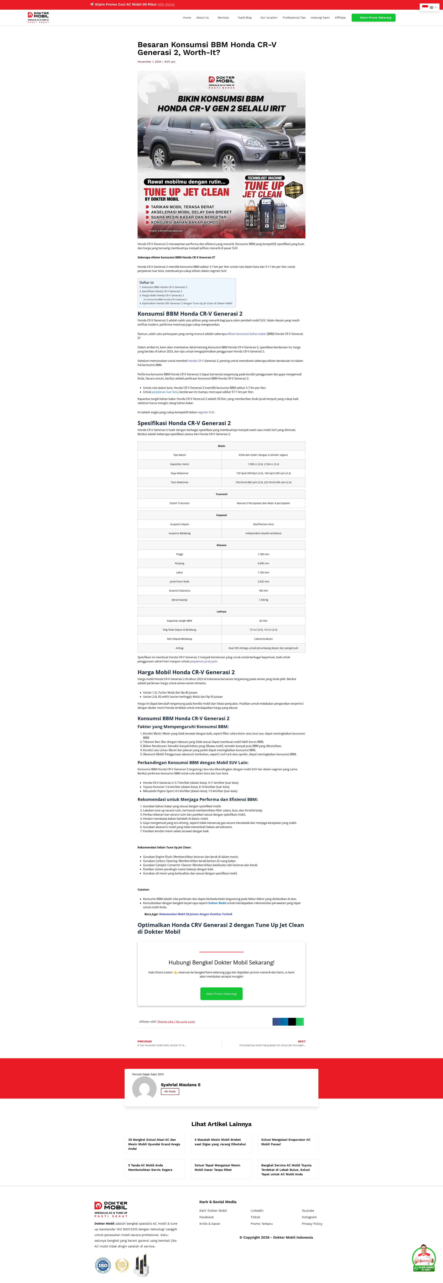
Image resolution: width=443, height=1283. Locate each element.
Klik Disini (125, 4)
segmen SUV (206, 412)
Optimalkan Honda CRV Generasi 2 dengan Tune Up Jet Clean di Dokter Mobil (187, 303)
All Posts (170, 1091)
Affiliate (340, 17)
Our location (269, 17)
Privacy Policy (312, 1223)
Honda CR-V (196, 361)
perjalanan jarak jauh (203, 661)
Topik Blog (245, 17)
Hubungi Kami (320, 17)
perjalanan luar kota (165, 392)
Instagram (309, 1217)
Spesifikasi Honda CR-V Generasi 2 (162, 291)
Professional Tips (294, 17)
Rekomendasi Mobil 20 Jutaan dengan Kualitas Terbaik (195, 914)
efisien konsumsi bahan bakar (246, 334)
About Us (202, 17)
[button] (276, 1022)
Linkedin (257, 1210)
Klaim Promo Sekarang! (221, 994)
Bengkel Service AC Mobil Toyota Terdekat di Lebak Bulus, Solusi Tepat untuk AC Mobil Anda (286, 1169)
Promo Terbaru (262, 1223)
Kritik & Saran (209, 1223)
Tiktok (255, 1217)
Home (187, 17)
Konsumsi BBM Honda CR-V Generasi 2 (164, 287)
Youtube (308, 1210)
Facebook (206, 1217)
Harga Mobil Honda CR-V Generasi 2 (163, 295)
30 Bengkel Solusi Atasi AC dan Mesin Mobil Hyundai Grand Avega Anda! (154, 1144)
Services (223, 17)
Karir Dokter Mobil (213, 1210)
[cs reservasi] (424, 1259)
